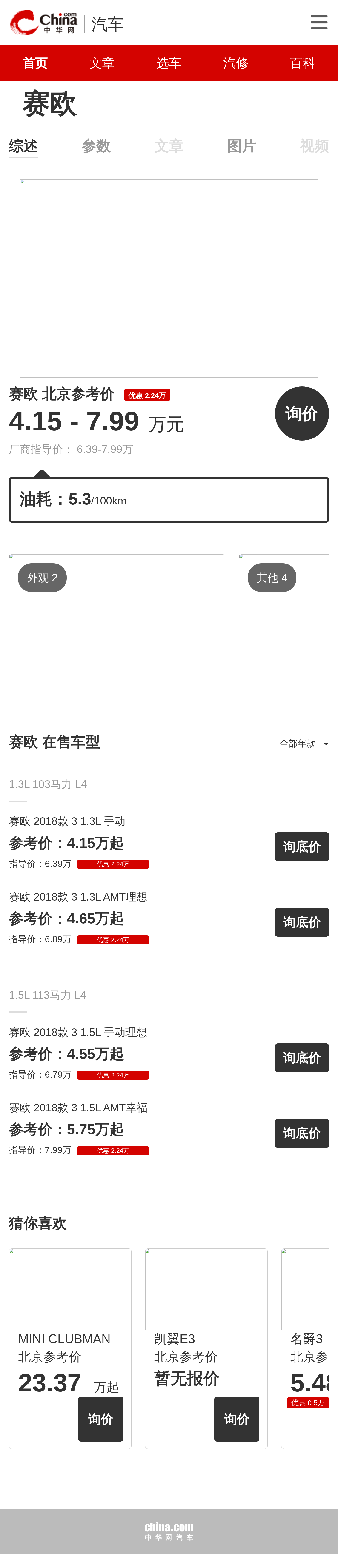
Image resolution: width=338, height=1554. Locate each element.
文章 (102, 63)
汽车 (107, 24)
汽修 (236, 63)
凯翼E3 (174, 1339)
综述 (23, 146)
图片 (241, 146)
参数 (96, 146)
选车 (169, 63)
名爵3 (306, 1339)
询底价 (302, 846)
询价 (302, 413)
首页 (35, 63)
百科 (302, 63)
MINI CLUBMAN (64, 1339)
